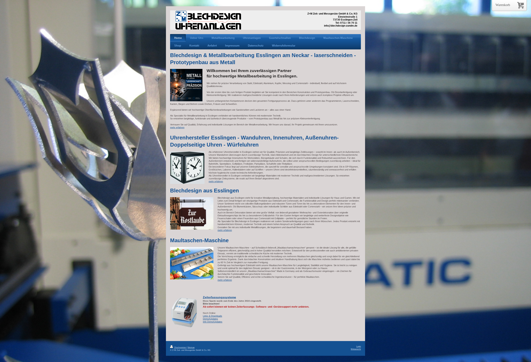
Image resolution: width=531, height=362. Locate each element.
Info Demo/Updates (212, 321)
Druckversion (180, 347)
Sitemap (191, 347)
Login (358, 346)
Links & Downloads (212, 316)
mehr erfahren (177, 127)
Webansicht (356, 349)
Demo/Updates (210, 319)
